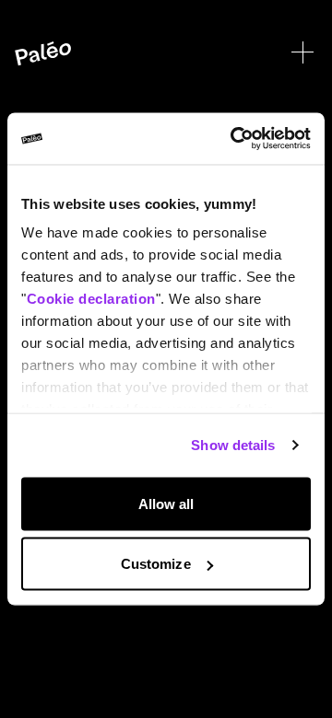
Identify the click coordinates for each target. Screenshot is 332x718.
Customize (156, 564)
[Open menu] (302, 52)
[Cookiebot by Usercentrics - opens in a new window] (234, 139)
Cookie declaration (91, 299)
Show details (233, 445)
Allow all (166, 503)
